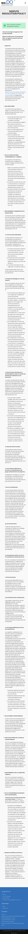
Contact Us (5, 908)
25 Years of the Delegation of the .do (12, 900)
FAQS (4, 906)
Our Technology (6, 896)
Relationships (6, 898)
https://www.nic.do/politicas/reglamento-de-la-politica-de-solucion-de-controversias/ (15, 93)
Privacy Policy (14, 933)
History (4, 894)
